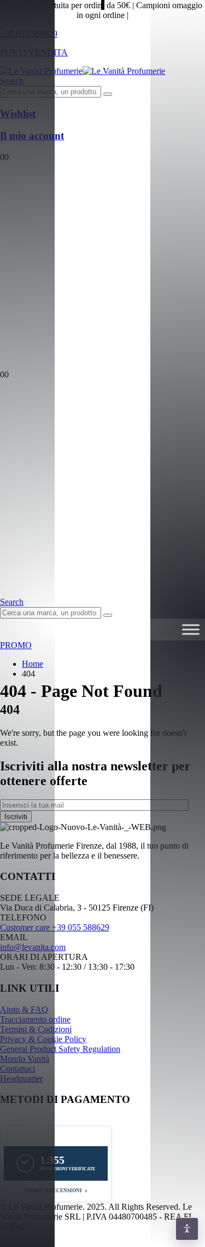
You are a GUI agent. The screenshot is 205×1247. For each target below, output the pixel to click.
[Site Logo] (82, 71)
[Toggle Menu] (191, 630)
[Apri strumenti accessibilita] (186, 1228)
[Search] (107, 94)
